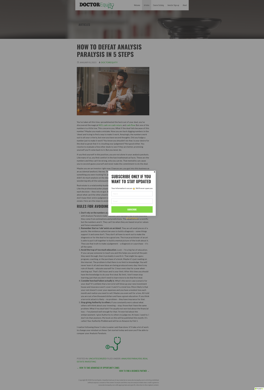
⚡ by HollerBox (132, 218)
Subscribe (132, 209)
